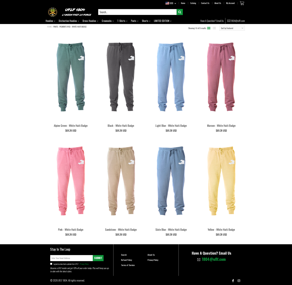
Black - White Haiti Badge (121, 126)
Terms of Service (128, 265)
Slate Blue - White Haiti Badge (171, 229)
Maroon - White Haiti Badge (221, 126)
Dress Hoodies (90, 21)
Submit (98, 258)
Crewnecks (107, 21)
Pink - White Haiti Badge (70, 229)
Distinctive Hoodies (68, 21)
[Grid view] (209, 28)
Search (124, 254)
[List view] (214, 28)
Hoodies (50, 21)
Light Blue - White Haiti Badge (171, 126)
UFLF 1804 (62, 280)
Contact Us (205, 3)
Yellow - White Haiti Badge (221, 229)
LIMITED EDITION (162, 21)
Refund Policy (126, 259)
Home (183, 3)
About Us (217, 3)
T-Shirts (121, 21)
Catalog (193, 3)
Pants (134, 21)
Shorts (145, 21)
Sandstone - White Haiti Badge (121, 229)
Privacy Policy (84, 264)
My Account (230, 3)
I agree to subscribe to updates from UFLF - (71, 264)
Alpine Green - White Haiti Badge (71, 126)
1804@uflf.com (238, 20)
